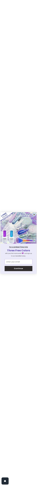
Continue (18, 268)
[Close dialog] (34, 214)
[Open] (5, 480)
